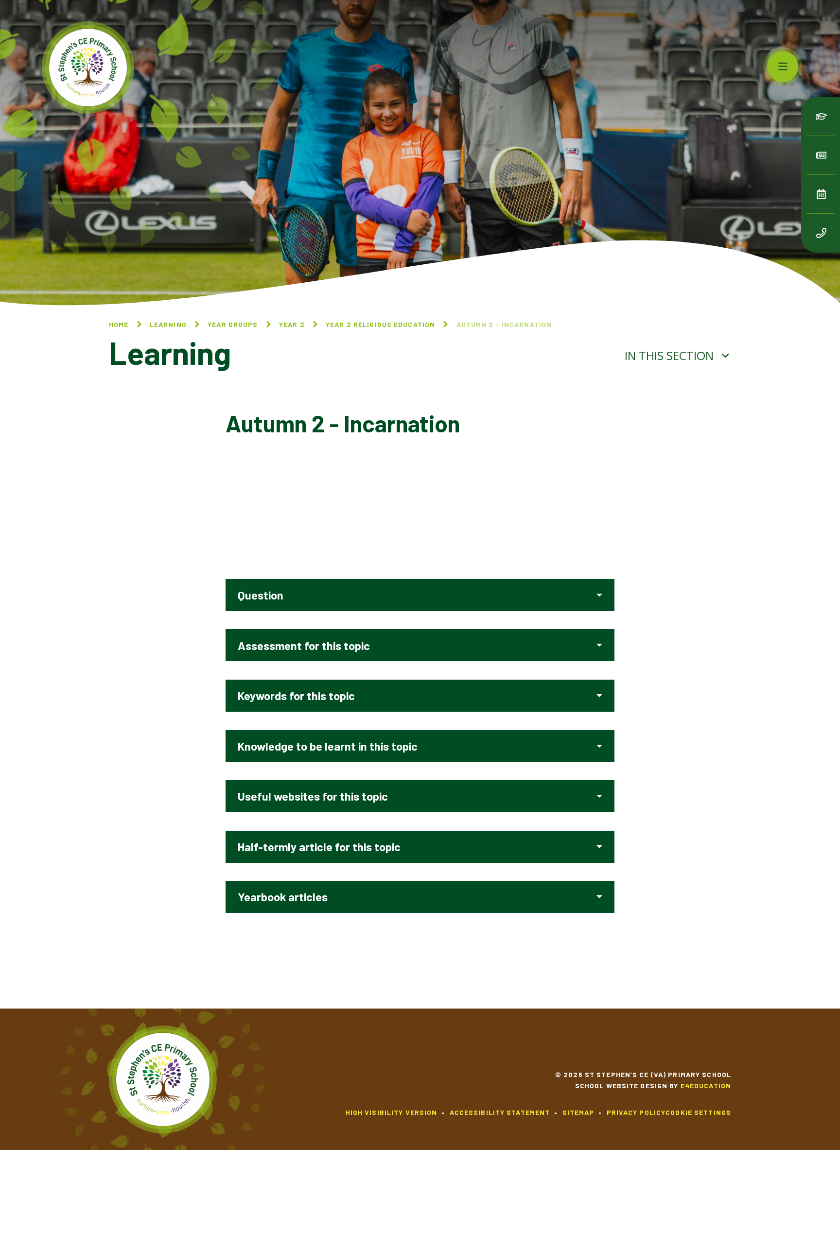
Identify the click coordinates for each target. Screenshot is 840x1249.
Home (118, 324)
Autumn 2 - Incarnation (504, 324)
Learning (168, 324)
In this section (671, 355)
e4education (706, 1085)
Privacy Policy (636, 1112)
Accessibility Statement (500, 1112)
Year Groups (233, 324)
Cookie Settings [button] (698, 1112)
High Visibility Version (392, 1112)
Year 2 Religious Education (380, 324)
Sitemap (578, 1112)
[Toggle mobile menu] (782, 66)
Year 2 (292, 324)
